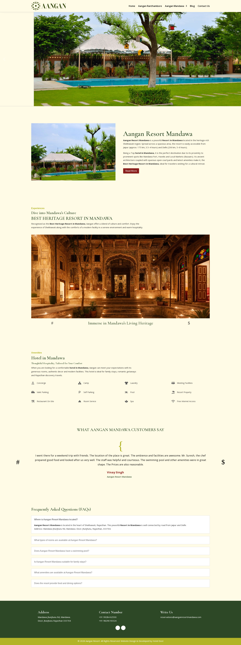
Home (132, 6)
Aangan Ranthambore (150, 6)
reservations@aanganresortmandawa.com (180, 617)
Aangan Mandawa (174, 6)
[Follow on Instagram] (123, 628)
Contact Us (204, 6)
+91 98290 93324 (107, 620)
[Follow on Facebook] (117, 628)
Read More (131, 170)
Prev (52, 323)
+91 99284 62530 (107, 617)
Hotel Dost (157, 641)
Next (189, 323)
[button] (4, 59)
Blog (192, 6)
